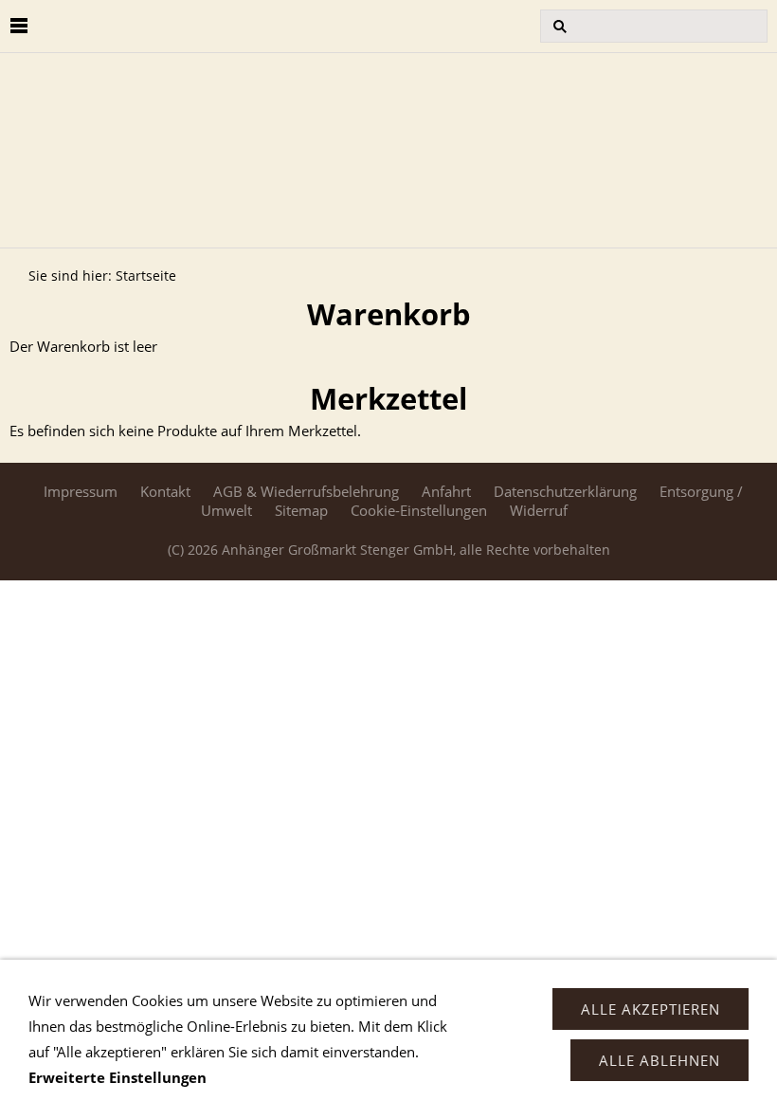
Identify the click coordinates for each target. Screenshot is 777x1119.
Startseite (146, 275)
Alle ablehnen (659, 1060)
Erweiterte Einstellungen (117, 1077)
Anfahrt (446, 491)
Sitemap (301, 510)
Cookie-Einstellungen (419, 510)
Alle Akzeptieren (650, 1009)
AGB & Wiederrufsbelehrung (306, 491)
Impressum (80, 491)
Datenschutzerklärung (565, 491)
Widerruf (539, 510)
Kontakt (165, 491)
